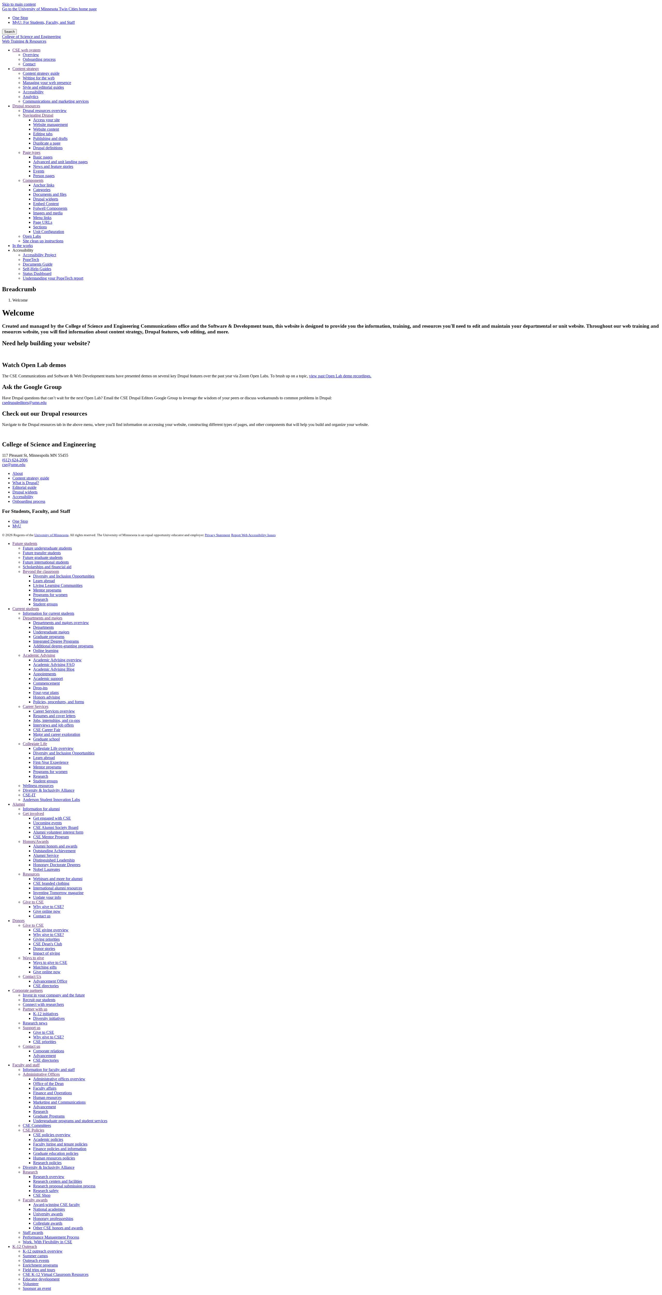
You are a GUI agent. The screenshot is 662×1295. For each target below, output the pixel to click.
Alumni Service (46, 855)
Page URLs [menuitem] (42, 222)
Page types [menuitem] (31, 152)
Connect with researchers (43, 1004)
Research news (35, 1023)
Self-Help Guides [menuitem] (37, 269)
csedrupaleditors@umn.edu (24, 402)
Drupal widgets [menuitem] (45, 199)
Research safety (46, 1190)
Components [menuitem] (33, 180)
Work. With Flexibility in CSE (47, 1242)
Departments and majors (42, 618)
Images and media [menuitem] (48, 213)
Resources (31, 874)
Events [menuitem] (38, 171)
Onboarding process (28, 501)
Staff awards (33, 1232)
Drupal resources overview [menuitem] (45, 110)
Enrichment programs (40, 1265)
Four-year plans (46, 692)
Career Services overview (54, 711)
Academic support (48, 678)
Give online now (47, 911)
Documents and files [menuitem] (49, 194)
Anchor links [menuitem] (43, 185)
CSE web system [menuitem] (26, 50)
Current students (25, 609)
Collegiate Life (35, 744)
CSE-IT (29, 795)
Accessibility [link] (22, 250)
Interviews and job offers (53, 725)
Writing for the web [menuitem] (39, 78)
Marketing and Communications (59, 1102)
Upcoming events (47, 823)
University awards (48, 1214)
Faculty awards (35, 1200)
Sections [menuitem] (40, 227)
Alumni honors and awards (55, 846)
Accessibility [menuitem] (33, 92)
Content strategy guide (30, 478)
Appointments (44, 674)
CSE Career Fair (46, 730)
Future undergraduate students (47, 548)
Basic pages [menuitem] (42, 157)
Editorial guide (24, 487)
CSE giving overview (51, 930)
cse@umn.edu (13, 464)
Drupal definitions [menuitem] (48, 148)
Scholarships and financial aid (47, 567)
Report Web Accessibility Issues (253, 535)
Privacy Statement (217, 535)
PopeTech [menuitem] (31, 259)
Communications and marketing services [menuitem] (56, 101)
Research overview (48, 1176)
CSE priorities (44, 1041)
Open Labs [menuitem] (32, 236)
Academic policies (48, 1139)
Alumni (18, 804)
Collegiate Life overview (53, 748)
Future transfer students (42, 553)
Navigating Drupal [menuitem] (38, 115)
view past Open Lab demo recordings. (340, 376)
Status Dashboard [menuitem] (37, 273)
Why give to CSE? (48, 906)
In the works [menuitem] (22, 245)
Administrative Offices (41, 1074)
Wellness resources (38, 785)
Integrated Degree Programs (56, 641)
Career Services (35, 706)
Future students (24, 543)
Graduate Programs (49, 1116)
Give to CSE (33, 902)
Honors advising (46, 697)
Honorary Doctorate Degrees (56, 865)
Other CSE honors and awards (58, 1228)
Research (40, 599)
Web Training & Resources (24, 41)
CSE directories (46, 986)
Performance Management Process (51, 1237)
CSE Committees (37, 1125)
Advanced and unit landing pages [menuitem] (60, 162)
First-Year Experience (51, 762)
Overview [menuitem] (31, 55)
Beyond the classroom (41, 571)
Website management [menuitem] (50, 124)
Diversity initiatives (49, 1018)
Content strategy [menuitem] (25, 68)
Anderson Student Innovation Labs (51, 799)
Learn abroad (44, 581)
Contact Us (32, 976)
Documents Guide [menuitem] (37, 264)
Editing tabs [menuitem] (42, 134)
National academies (49, 1209)
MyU (16, 526)
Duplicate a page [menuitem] (47, 143)
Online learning (45, 650)
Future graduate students (43, 557)
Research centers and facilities (57, 1181)
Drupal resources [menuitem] (26, 106)
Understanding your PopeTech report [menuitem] (53, 278)
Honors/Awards (36, 841)
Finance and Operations (52, 1093)
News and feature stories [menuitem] (53, 166)
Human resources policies (54, 1158)
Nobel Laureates (46, 869)
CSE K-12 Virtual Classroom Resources (55, 1274)
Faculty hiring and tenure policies (60, 1144)
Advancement (44, 1055)
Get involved (33, 813)
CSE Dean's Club (47, 944)
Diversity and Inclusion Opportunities (63, 576)
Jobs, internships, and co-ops (56, 720)
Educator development (41, 1279)
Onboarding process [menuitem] (39, 59)
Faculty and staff (26, 1065)
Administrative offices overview (59, 1079)
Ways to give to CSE (50, 962)
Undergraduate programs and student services (70, 1121)
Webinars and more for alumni (57, 879)
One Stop (20, 18)
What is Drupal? (25, 483)
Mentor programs (47, 590)
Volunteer (31, 1284)
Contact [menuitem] (29, 64)
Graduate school (46, 739)
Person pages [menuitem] (44, 176)
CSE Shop (41, 1195)
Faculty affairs (44, 1088)
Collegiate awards (47, 1223)
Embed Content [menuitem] (46, 203)
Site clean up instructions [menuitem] (43, 241)
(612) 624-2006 (15, 460)
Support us (31, 1027)
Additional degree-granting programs (63, 646)
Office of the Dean (48, 1083)
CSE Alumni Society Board (55, 827)
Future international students (46, 562)
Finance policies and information (59, 1149)
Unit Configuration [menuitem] (48, 231)
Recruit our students (39, 1000)
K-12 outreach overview (43, 1251)
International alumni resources (57, 888)
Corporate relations (48, 1051)
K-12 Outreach (24, 1246)
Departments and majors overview (61, 622)
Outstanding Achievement (54, 851)
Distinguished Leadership (54, 860)
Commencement (46, 683)
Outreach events (36, 1260)
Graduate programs (48, 636)
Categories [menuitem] (41, 190)
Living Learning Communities (57, 585)
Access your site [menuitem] (46, 120)
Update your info (47, 897)
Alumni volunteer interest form (58, 832)
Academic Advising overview (57, 660)
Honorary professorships (53, 1218)
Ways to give (33, 958)
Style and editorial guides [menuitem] (43, 87)
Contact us (41, 916)
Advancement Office (50, 981)
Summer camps (35, 1256)
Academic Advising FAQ (54, 664)
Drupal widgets (24, 492)
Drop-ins (40, 688)
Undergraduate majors (51, 632)
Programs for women (50, 595)
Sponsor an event (37, 1288)
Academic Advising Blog (53, 669)
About (17, 473)
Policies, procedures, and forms (58, 702)
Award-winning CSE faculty (56, 1204)
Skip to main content (19, 4)
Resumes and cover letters (54, 716)
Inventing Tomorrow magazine (58, 892)
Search (9, 32)
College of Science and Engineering (31, 36)
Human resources (47, 1097)
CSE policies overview (52, 1135)
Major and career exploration (56, 734)
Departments (43, 627)
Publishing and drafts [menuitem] (50, 138)
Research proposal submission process (64, 1186)
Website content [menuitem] (46, 129)
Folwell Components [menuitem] (50, 208)
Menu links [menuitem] (42, 217)
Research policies (47, 1163)
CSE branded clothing (51, 883)
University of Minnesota (51, 535)
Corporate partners (27, 990)
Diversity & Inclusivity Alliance (48, 790)
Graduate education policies (55, 1153)
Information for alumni (41, 809)
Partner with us (35, 1009)
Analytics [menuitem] (30, 96)
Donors (18, 920)
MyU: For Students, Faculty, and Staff (43, 22)
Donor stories (44, 948)
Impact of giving (46, 953)
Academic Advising (39, 655)
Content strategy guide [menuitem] (41, 73)
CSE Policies (33, 1130)
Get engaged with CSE (52, 818)
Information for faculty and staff (49, 1069)
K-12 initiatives (45, 1014)
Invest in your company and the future (54, 995)
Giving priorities (46, 939)
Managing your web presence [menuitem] (47, 82)
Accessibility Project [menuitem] (39, 255)
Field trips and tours (39, 1270)
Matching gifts (45, 967)
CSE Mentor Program (51, 837)
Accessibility (22, 497)
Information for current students (48, 613)
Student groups (45, 604)
